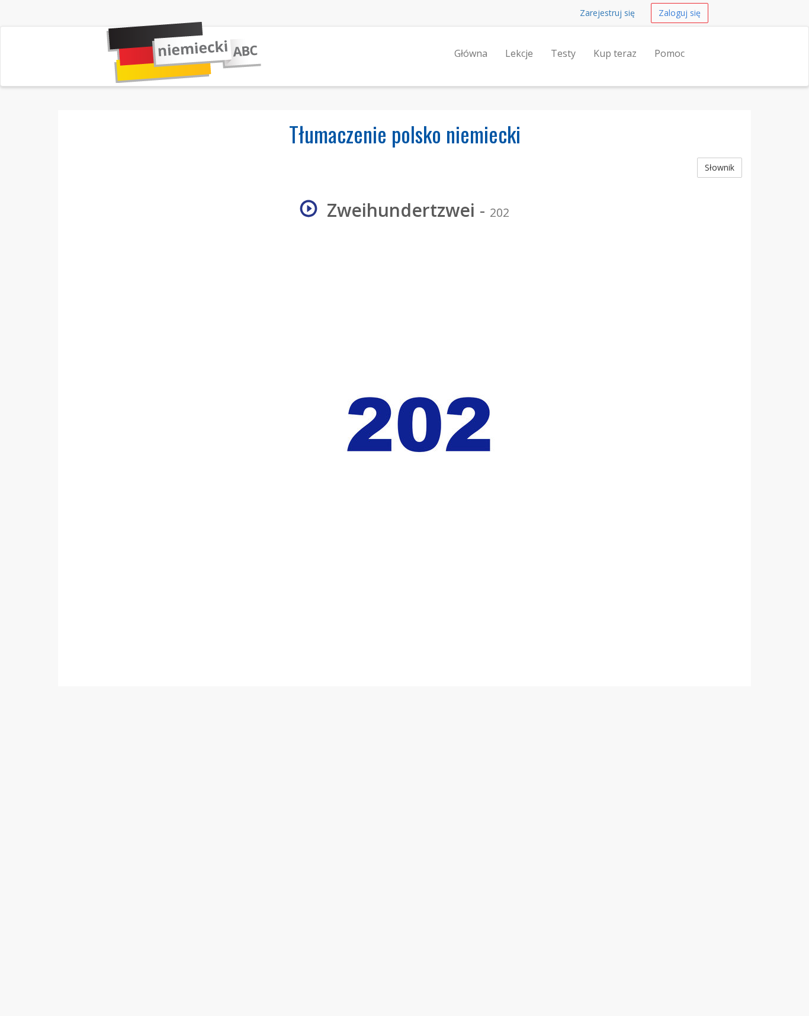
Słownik (719, 167)
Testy (563, 53)
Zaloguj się (680, 12)
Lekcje (519, 53)
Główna (470, 53)
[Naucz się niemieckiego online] (106, 41)
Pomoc (669, 53)
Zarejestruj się (607, 12)
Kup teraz (615, 53)
